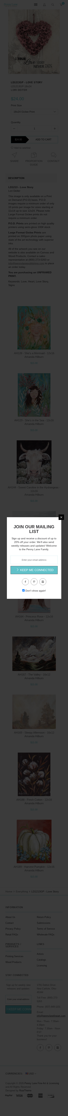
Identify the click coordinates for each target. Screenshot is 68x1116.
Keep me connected (36, 570)
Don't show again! (35, 590)
